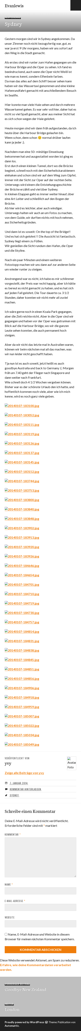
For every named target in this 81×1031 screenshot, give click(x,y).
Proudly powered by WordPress (24, 1022)
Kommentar (13, 834)
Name (9, 884)
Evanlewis (14, 5)
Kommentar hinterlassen (25, 789)
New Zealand (12, 17)
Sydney (14, 795)
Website (10, 917)
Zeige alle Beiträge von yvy (24, 773)
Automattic (12, 1025)
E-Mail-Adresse (15, 901)
